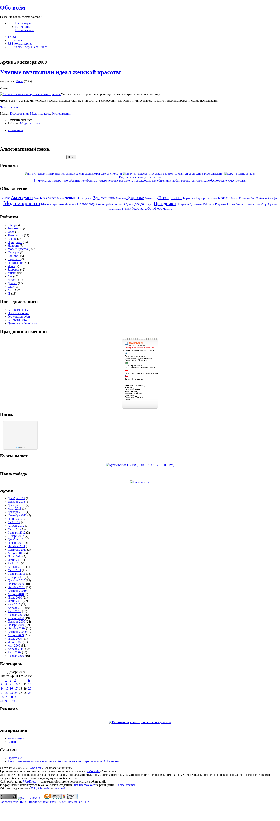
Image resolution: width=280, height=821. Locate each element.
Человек (167, 209)
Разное (12, 238)
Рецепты (220, 204)
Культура (13, 252)
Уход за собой (143, 208)
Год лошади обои (19, 316)
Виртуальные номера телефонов (140, 177)
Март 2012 (14, 529)
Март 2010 (14, 611)
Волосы (60, 198)
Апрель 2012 (16, 525)
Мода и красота (40, 113)
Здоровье (135, 197)
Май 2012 (14, 522)
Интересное (15, 262)
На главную (23, 23)
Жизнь (12, 273)
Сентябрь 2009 (17, 631)
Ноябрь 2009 (16, 625)
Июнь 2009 (15, 642)
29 (6, 696)
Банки (36, 198)
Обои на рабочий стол (108, 204)
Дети (80, 198)
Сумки (272, 204)
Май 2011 (14, 563)
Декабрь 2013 (16, 505)
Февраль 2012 (17, 532)
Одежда (138, 204)
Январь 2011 (16, 577)
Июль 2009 (15, 638)
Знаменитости (151, 198)
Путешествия (196, 204)
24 (16, 692)
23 (11, 692)
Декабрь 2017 (16, 498)
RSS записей (16, 40)
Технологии (114, 208)
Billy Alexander (40, 788)
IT (9, 293)
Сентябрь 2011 (17, 549)
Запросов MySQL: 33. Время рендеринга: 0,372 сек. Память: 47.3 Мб (44, 801)
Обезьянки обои (18, 313)
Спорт (264, 204)
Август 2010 (16, 594)
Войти (12, 741)
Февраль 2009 (17, 655)
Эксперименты (61, 113)
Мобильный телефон (267, 198)
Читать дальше (9, 107)
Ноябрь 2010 (16, 583)
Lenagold (59, 788)
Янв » (13, 700)
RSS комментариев (20, 43)
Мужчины (70, 204)
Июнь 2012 (15, 518)
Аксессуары (22, 197)
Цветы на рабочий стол (23, 323)
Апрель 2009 (16, 649)
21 (2, 692)
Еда (96, 197)
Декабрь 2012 (16, 512)
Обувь (127, 204)
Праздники (165, 203)
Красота (224, 198)
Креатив (234, 198)
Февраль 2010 (17, 614)
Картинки (189, 198)
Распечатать (15, 130)
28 (2, 696)
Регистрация (16, 738)
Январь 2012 (16, 536)
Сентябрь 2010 (17, 590)
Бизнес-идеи (48, 198)
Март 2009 (14, 652)
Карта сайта (23, 26)
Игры (11, 266)
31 (16, 696)
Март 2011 (14, 570)
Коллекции (212, 198)
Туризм (126, 208)
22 (6, 692)
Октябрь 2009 (16, 628)
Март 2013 (14, 508)
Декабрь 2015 (16, 501)
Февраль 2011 (16, 573)
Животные (121, 198)
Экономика (15, 228)
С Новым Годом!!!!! (20, 309)
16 (11, 688)
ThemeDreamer (125, 785)
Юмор (12, 225)
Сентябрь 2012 (17, 515)
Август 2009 (16, 635)
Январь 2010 (16, 618)
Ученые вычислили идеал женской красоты (60, 72)
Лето (253, 198)
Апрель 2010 (16, 607)
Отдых (149, 204)
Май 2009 (14, 645)
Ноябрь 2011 (16, 542)
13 (29, 684)
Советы (239, 204)
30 (11, 696)
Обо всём (12, 7)
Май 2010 (14, 604)
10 (16, 684)
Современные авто (252, 204)
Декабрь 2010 (16, 580)
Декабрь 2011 (16, 539)
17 (16, 688)
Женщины (107, 198)
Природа (183, 204)
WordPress (29, 781)
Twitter (12, 36)
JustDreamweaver (84, 785)
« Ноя (3, 700)
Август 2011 (16, 553)
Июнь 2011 (15, 559)
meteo (20, 448)
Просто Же (15, 758)
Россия (231, 204)
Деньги (70, 198)
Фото (158, 208)
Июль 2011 (15, 556)
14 (2, 688)
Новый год (85, 204)
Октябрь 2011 (16, 546)
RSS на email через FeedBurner (27, 47)
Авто (6, 198)
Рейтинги (208, 204)
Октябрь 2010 (16, 587)
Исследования (19, 113)
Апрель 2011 (16, 566)
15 (6, 688)
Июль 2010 (15, 597)
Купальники (244, 198)
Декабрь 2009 (16, 621)
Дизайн (88, 198)
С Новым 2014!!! (19, 320)
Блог (11, 286)
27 (29, 692)
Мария (19, 81)
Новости (13, 245)
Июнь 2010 (15, 601)
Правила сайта (24, 30)
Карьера (201, 198)
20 (29, 688)
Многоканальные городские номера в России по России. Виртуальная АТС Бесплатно (64, 761)
